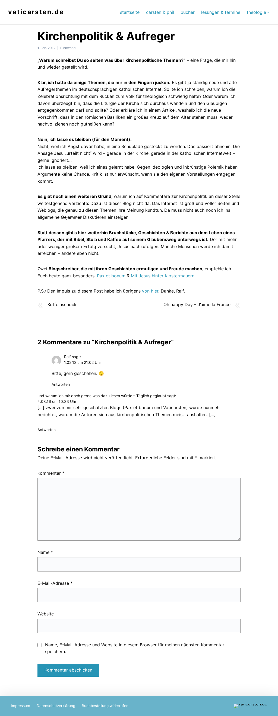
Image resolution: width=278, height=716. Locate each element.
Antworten (61, 384)
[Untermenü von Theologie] (268, 12)
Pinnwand (67, 48)
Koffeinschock (62, 304)
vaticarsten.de (36, 12)
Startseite (130, 12)
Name (45, 552)
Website (45, 614)
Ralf (67, 356)
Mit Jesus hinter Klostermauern (162, 275)
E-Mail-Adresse (54, 583)
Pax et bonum (111, 275)
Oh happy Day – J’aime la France (196, 304)
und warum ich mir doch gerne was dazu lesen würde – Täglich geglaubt (101, 395)
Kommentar (50, 473)
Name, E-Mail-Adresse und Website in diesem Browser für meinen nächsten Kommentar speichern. (134, 648)
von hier (150, 291)
